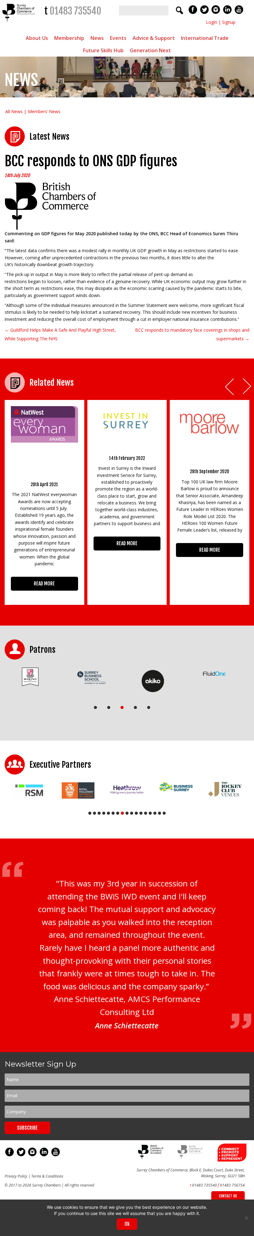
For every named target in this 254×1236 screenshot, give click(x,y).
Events (118, 38)
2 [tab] (108, 707)
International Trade (205, 38)
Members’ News (44, 111)
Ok (127, 1224)
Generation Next (150, 50)
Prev (230, 386)
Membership (69, 38)
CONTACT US (228, 1196)
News (97, 38)
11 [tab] (136, 813)
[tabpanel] (30, 677)
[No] (246, 1218)
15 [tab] (154, 813)
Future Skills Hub (103, 50)
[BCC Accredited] (151, 1157)
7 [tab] (117, 813)
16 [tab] (159, 813)
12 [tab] (140, 813)
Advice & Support (154, 38)
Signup (228, 22)
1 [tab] (95, 707)
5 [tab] (148, 707)
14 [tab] (150, 813)
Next (247, 386)
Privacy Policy (16, 1176)
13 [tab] (145, 813)
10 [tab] (131, 813)
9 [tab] (127, 813)
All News (14, 111)
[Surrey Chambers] (19, 23)
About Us (37, 38)
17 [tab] (164, 813)
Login (211, 22)
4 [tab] (135, 707)
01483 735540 (75, 11)
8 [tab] (122, 813)
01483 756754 (232, 1185)
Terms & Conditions (47, 1176)
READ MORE (44, 583)
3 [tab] (122, 707)
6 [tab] (113, 813)
